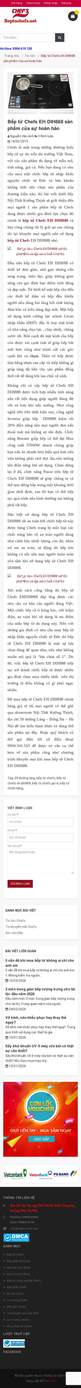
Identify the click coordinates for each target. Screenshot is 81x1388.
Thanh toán (33, 3)
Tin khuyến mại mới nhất (22, 1313)
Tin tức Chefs (15, 920)
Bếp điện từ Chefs (18, 1261)
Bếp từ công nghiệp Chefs (24, 1280)
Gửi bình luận (20, 883)
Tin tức (30, 56)
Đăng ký (66, 3)
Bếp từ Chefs (15, 1254)
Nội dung (15, 846)
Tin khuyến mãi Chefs (21, 927)
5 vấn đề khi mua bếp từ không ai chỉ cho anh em (39, 963)
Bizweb (50, 1381)
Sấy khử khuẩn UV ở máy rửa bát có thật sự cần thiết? (39, 1048)
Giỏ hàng (16, 3)
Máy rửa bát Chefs (18, 1274)
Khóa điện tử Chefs (19, 1326)
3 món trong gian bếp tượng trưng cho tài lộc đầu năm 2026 (40, 991)
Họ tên (13, 814)
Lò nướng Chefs (17, 1300)
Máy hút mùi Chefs (19, 1267)
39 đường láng (24, 778)
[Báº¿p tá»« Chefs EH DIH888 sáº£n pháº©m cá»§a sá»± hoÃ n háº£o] (40, 251)
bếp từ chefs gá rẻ (45, 783)
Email (12, 830)
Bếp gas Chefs (16, 1306)
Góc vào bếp (14, 933)
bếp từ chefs (46, 778)
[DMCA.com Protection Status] (16, 1237)
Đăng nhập (50, 3)
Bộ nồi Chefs (15, 1293)
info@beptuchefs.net (24, 1228)
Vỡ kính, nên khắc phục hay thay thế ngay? (36, 1020)
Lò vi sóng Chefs (18, 1319)
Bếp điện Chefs (17, 1287)
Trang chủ (11, 56)
